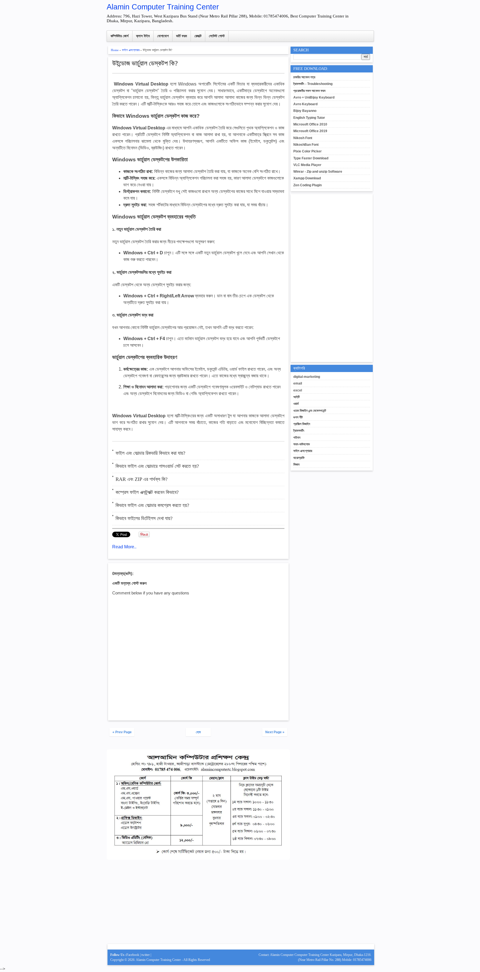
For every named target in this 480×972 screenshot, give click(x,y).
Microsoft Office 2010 (310, 124)
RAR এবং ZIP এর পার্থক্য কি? (142, 479)
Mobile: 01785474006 (356, 960)
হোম (198, 732)
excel (297, 390)
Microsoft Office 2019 (310, 131)
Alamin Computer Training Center (163, 7)
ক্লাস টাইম (143, 36)
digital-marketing (306, 377)
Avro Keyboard (305, 104)
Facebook (132, 955)
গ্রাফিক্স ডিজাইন (301, 424)
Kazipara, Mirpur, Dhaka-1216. (350, 955)
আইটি (296, 397)
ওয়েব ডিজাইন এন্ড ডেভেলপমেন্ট (309, 411)
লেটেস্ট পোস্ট (217, 36)
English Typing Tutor (309, 118)
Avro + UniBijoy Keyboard (313, 97)
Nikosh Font (302, 138)
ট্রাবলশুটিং (298, 431)
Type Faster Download (310, 158)
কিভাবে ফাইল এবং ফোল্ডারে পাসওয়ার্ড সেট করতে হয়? (157, 466)
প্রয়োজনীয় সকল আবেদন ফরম (309, 91)
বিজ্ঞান (296, 464)
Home (115, 50)
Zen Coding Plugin (307, 185)
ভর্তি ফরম (181, 36)
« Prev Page (122, 732)
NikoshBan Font (306, 145)
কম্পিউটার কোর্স (120, 36)
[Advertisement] (198, 904)
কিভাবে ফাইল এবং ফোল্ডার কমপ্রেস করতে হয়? (152, 505)
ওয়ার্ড (296, 404)
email (297, 383)
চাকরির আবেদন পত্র (304, 77)
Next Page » (274, 732)
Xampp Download (307, 178)
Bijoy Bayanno (304, 111)
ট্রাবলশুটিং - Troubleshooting (312, 84)
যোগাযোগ (163, 36)
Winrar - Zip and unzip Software (317, 172)
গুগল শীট (298, 417)
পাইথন (296, 437)
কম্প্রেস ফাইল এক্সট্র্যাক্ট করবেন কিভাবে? (147, 492)
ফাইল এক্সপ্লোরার (130, 50)
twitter (145, 955)
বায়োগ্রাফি (298, 458)
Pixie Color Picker (307, 151)
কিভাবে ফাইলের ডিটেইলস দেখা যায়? (144, 518)
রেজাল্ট (197, 36)
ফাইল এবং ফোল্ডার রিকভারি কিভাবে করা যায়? (150, 453)
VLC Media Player (307, 165)
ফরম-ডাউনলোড (301, 444)
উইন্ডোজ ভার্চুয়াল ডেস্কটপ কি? (145, 63)
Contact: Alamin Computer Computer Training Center (294, 955)
